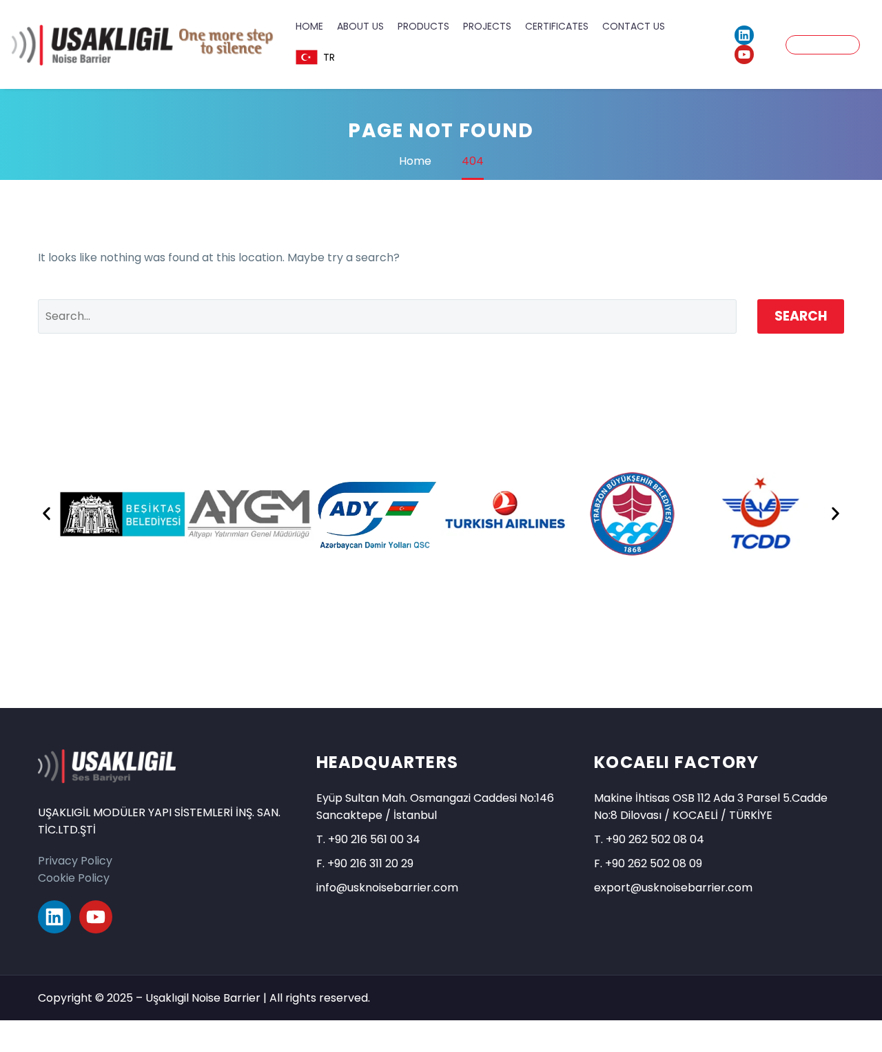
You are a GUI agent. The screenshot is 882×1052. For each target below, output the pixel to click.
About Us (360, 26)
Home (309, 26)
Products (423, 26)
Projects (487, 26)
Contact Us (633, 26)
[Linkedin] (744, 35)
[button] (46, 514)
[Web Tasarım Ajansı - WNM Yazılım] (441, 1036)
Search (801, 316)
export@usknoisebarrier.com (673, 888)
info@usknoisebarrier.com (387, 888)
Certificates (556, 26)
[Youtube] (744, 54)
